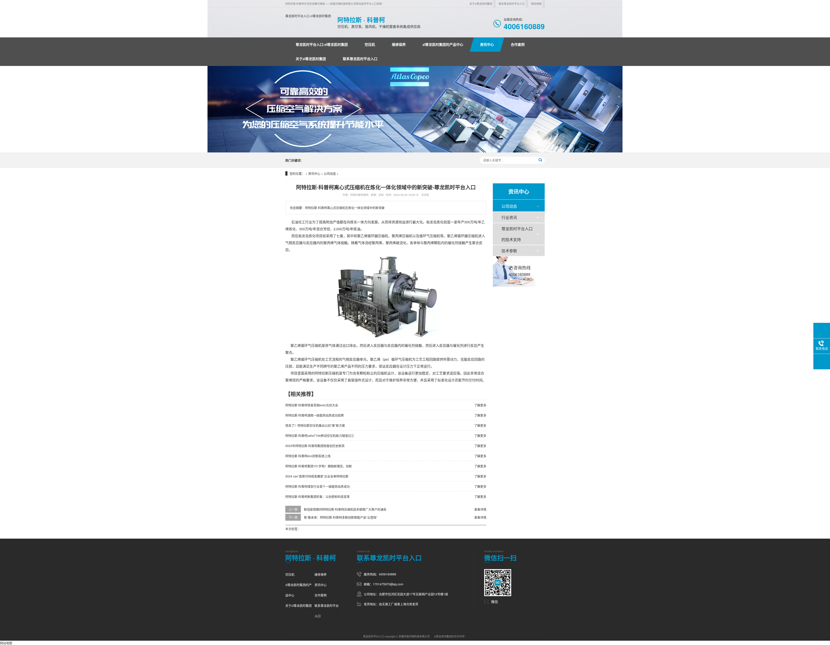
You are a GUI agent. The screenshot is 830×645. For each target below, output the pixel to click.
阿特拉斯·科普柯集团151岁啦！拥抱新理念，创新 (318, 466)
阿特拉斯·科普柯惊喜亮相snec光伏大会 (311, 405)
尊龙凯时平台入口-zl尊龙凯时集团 (308, 16)
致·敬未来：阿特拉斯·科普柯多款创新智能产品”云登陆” (340, 517)
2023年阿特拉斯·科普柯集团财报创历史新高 (315, 445)
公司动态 (330, 173)
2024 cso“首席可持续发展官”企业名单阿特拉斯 (316, 476)
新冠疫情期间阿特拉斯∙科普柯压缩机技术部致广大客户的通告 (345, 509)
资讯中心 (487, 44)
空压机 (370, 44)
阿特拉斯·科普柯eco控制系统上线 (307, 456)
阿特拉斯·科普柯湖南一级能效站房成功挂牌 (314, 415)
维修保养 (399, 44)
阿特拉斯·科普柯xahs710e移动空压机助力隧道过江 (319, 435)
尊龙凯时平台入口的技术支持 (517, 234)
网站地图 (536, 3)
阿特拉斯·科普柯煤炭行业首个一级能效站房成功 (317, 486)
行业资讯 (509, 217)
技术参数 (509, 250)
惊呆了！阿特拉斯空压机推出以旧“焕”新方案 (315, 425)
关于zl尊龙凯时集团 (480, 3)
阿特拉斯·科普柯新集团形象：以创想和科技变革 (317, 496)
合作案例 (518, 44)
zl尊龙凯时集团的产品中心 (443, 44)
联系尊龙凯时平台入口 (512, 3)
